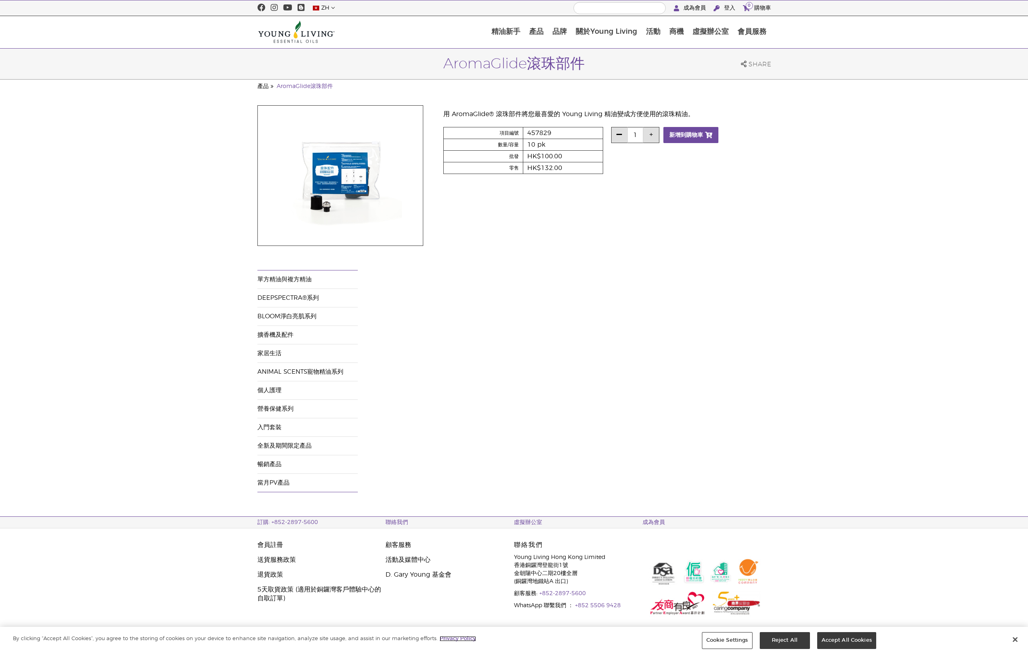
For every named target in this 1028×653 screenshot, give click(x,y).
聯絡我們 (397, 522)
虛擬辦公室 (711, 31)
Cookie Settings (727, 640)
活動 (653, 31)
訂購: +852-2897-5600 (287, 522)
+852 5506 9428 (598, 605)
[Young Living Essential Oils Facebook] (261, 8)
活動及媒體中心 (408, 560)
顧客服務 (398, 545)
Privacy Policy (458, 638)
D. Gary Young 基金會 (418, 574)
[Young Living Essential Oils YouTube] (287, 8)
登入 (729, 8)
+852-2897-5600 (562, 593)
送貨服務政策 (276, 560)
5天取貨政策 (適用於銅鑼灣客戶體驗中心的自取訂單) (319, 594)
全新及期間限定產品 (284, 446)
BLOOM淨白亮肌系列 (286, 316)
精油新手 (506, 31)
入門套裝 (269, 427)
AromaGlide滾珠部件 (305, 86)
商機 (676, 31)
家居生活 (269, 353)
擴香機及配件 (275, 335)
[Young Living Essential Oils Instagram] (274, 8)
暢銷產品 (269, 464)
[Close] (1015, 639)
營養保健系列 (275, 409)
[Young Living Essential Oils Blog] (301, 8)
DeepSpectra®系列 (288, 298)
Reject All (785, 640)
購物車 (759, 6)
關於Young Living (606, 31)
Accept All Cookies (847, 640)
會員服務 (752, 31)
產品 (536, 31)
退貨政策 (270, 574)
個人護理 (269, 390)
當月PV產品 (273, 483)
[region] (514, 640)
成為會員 (695, 8)
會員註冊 (270, 545)
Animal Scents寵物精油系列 (300, 372)
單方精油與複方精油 (284, 279)
